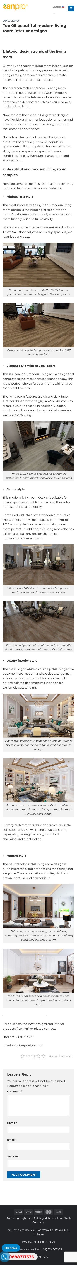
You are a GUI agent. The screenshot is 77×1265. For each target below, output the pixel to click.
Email (11, 1139)
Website (12, 1156)
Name (12, 1122)
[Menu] (71, 9)
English (57, 6)
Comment (14, 1091)
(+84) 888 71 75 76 (44, 1241)
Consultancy (11, 21)
